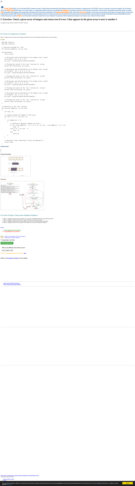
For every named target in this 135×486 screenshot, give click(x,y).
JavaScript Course (108, 8)
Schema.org (34, 8)
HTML (14, 8)
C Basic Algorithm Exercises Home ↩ (12, 230)
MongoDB (111, 10)
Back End (10, 10)
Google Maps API (26, 12)
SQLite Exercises (101, 14)
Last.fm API (41, 12)
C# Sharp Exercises (53, 14)
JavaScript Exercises (105, 12)
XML (70, 12)
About (4, 480)
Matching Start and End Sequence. (12, 237)
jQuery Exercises (116, 12)
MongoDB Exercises (124, 14)
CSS (17, 8)
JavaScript (22, 8)
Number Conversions (80, 15)
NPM (2, 10)
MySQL (88, 10)
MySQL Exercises (91, 14)
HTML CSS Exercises (93, 12)
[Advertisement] (17, 29)
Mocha (129, 8)
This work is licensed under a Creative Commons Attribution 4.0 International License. (20, 475)
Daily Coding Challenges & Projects (11, 283)
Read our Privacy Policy (8, 479)
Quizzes (98, 15)
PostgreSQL (95, 10)
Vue (123, 8)
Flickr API (35, 12)
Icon (115, 8)
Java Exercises (63, 14)
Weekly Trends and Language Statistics (12, 284)
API (2, 12)
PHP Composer (47, 10)
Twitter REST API (50, 12)
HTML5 (28, 8)
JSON (74, 12)
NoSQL (105, 10)
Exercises (83, 12)
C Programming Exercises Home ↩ (11, 231)
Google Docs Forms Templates (46, 15)
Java (23, 10)
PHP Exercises (18, 14)
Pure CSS (90, 8)
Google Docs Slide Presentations (65, 15)
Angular (119, 8)
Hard (12, 250)
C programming (38, 10)
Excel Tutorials (26, 15)
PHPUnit (59, 10)
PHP (15, 10)
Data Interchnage (62, 12)
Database (65, 10)
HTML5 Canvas (98, 8)
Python (19, 10)
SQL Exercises (72, 14)
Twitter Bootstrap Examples (9, 15)
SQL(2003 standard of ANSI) (77, 10)
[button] (67, 2)
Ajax (77, 12)
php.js (40, 8)
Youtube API (17, 12)
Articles (103, 15)
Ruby (31, 10)
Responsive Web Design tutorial (61, 8)
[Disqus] (67, 346)
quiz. (25, 253)
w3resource (3, 3)
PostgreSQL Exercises (112, 14)
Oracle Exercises (80, 14)
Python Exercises (27, 14)
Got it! (127, 483)
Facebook (9, 258)
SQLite (101, 10)
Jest (126, 8)
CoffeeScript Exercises (7, 14)
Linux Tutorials (91, 15)
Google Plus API (8, 12)
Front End (8, 8)
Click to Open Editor (7, 243)
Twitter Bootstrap (47, 8)
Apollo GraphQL (127, 10)
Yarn (5, 10)
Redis (119, 10)
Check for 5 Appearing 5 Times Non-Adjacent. (15, 236)
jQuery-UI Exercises (127, 12)
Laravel (54, 10)
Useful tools (34, 15)
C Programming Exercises (39, 14)
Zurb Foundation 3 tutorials (79, 8)
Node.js (27, 10)
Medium (7, 250)
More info (8, 484)
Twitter (17, 258)
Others (19, 16)
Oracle (116, 10)
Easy (3, 250)
